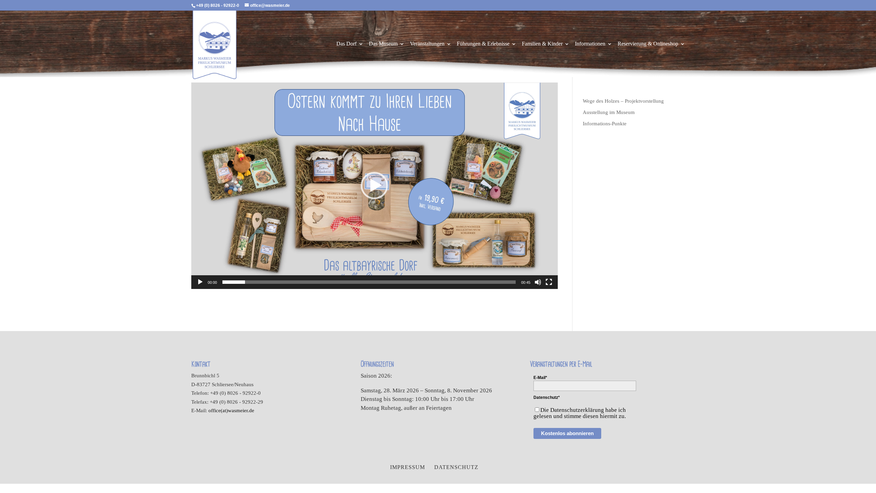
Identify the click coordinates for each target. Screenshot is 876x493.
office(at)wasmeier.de (231, 410)
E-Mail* (540, 377)
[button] (374, 185)
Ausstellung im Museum (609, 112)
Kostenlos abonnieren (567, 433)
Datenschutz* (546, 397)
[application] (374, 186)
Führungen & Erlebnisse (483, 44)
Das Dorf (346, 44)
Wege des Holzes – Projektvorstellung (623, 101)
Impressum (407, 467)
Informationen (590, 44)
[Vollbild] (548, 282)
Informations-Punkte (605, 123)
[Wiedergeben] (200, 282)
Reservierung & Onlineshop (648, 44)
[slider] (369, 282)
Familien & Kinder (542, 44)
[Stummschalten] (537, 282)
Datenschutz (456, 467)
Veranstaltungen (427, 44)
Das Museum (383, 44)
